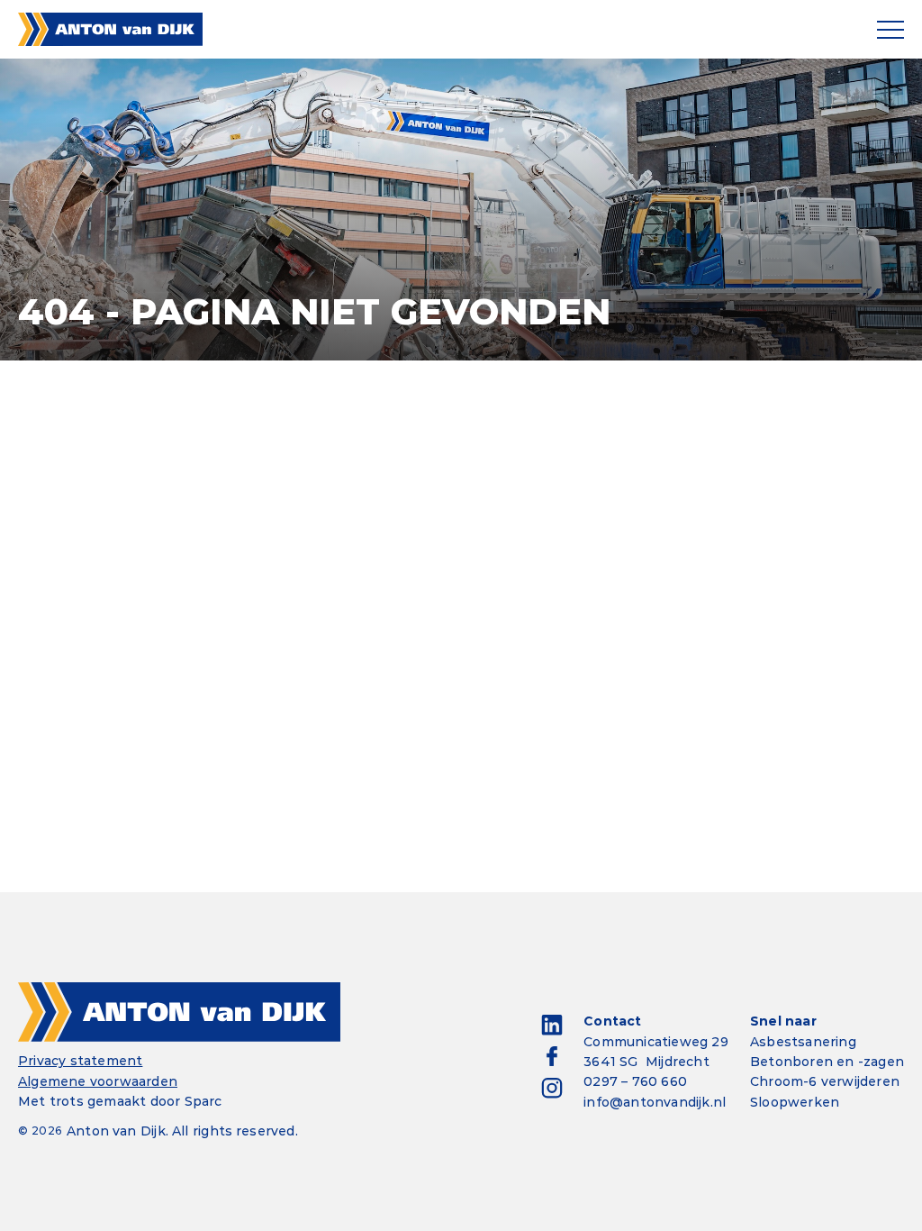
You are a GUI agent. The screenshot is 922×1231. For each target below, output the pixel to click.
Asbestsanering (803, 1042)
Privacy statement (80, 1061)
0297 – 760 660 (635, 1081)
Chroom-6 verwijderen (824, 1081)
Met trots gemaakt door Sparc (120, 1101)
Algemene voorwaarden (97, 1081)
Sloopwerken (794, 1102)
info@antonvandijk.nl (654, 1102)
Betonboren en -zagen (827, 1061)
